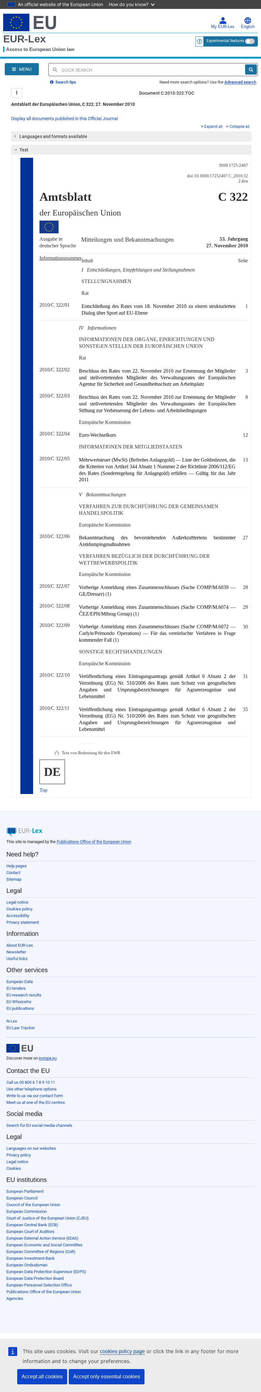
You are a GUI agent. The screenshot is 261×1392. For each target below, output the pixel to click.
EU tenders (16, 988)
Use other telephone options (31, 1089)
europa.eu (48, 1058)
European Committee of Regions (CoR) (40, 1251)
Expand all (213, 126)
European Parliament (25, 1191)
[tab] (131, 136)
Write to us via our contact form (34, 1095)
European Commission (26, 1211)
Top (43, 790)
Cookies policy (19, 909)
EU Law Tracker (20, 1027)
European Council (22, 1198)
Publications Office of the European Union (94, 841)
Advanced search (240, 82)
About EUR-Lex (19, 945)
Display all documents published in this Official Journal (64, 118)
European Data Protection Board (35, 1278)
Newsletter (16, 952)
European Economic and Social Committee (44, 1245)
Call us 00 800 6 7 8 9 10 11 (30, 1082)
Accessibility (17, 915)
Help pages (16, 866)
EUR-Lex (24, 39)
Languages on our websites (31, 1148)
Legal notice (17, 902)
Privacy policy (18, 1155)
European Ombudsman (26, 1265)
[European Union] (19, 1048)
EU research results (23, 995)
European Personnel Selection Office (39, 1285)
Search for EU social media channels (39, 1125)
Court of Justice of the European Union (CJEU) (47, 1218)
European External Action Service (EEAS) (42, 1238)
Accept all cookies (42, 1376)
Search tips (65, 82)
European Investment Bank (30, 1258)
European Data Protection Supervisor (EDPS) (46, 1271)
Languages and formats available (53, 136)
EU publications (20, 1008)
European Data (19, 981)
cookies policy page (122, 1351)
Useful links (17, 958)
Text (23, 149)
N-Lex (11, 1021)
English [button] (248, 27)
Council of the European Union (33, 1204)
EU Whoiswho (18, 1001)
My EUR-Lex (223, 27)
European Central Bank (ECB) (32, 1224)
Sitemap (13, 879)
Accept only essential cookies (106, 1376)
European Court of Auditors (30, 1231)
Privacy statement (22, 922)
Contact (13, 872)
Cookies (13, 1168)
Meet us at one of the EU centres (35, 1102)
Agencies (14, 1298)
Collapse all (239, 126)
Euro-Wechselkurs (97, 435)
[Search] (251, 69)
